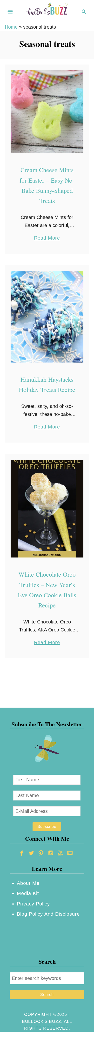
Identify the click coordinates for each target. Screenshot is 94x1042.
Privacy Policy (33, 903)
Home (11, 27)
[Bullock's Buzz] (47, 11)
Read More (47, 238)
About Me (28, 883)
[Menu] (10, 11)
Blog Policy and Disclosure (48, 914)
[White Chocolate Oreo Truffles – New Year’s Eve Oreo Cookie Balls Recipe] (47, 509)
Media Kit (28, 893)
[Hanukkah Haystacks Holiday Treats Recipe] (47, 317)
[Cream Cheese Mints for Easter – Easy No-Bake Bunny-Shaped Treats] (47, 111)
